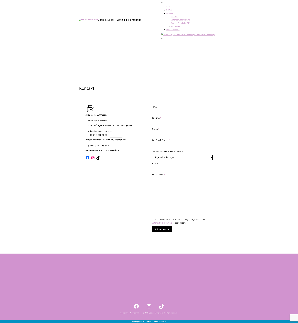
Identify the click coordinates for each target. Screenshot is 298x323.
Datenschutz (134, 313)
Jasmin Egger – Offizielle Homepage (119, 19)
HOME (169, 7)
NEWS (169, 10)
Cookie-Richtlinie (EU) (180, 23)
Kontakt (174, 16)
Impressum (175, 26)
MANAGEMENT (172, 29)
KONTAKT (170, 13)
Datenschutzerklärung (180, 20)
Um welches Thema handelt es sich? (168, 151)
